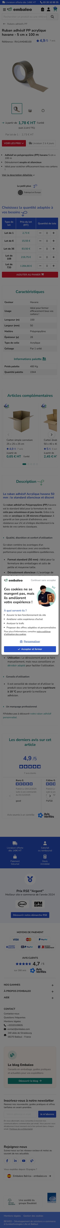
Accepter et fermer (31, 649)
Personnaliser (32, 641)
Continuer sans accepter (43, 580)
